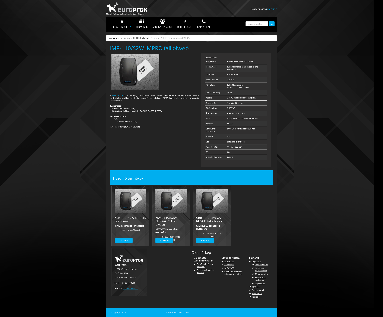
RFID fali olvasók (141, 38)
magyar (271, 8)
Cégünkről (120, 27)
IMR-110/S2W (117, 95)
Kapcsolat (203, 27)
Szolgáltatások (162, 27)
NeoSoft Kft (183, 312)
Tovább (124, 240)
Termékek (142, 27)
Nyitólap (112, 38)
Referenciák (184, 27)
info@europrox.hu (130, 288)
